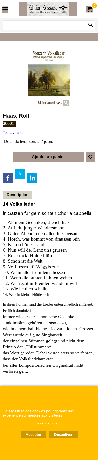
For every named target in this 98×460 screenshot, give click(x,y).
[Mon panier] (89, 9)
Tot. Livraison (13, 132)
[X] (20, 174)
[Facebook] (8, 178)
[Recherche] (90, 25)
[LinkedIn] (32, 178)
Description (18, 195)
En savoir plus (46, 423)
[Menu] (5, 9)
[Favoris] (90, 157)
